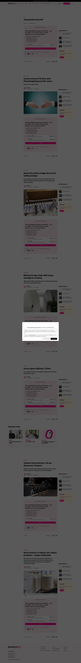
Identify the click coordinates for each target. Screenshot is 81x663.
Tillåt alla (54, 338)
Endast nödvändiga (46, 338)
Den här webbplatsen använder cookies (34, 327)
